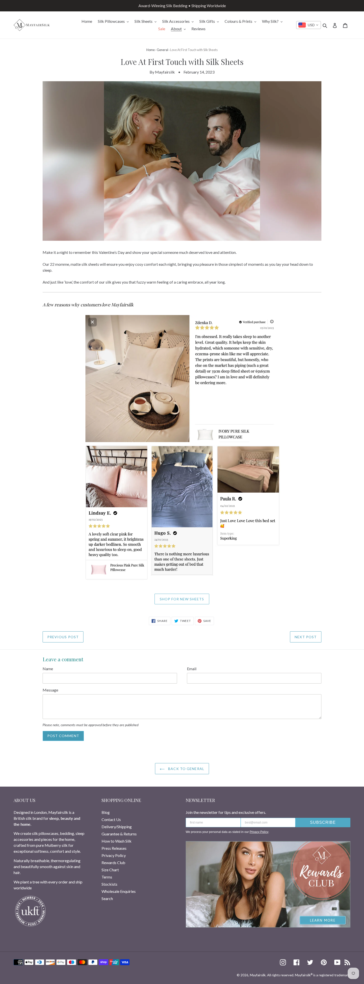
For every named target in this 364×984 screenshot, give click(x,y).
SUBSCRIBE (323, 822)
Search (107, 898)
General (162, 50)
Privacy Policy (114, 855)
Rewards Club (113, 862)
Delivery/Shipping (117, 826)
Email (191, 668)
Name (48, 668)
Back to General (185, 769)
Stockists (109, 884)
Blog (106, 812)
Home (150, 50)
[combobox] (308, 25)
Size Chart (110, 869)
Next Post (306, 637)
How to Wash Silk (116, 841)
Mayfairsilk (258, 975)
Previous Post (63, 637)
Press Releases (114, 848)
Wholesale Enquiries (119, 891)
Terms (107, 877)
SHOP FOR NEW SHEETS (182, 599)
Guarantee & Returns (119, 833)
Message (50, 690)
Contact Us (111, 819)
